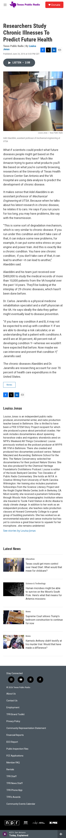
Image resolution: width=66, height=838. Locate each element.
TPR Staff (11, 776)
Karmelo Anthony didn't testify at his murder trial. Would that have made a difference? (44, 644)
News (9, 384)
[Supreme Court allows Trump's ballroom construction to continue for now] (13, 617)
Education (30, 559)
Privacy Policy (13, 721)
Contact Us (11, 700)
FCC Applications (14, 756)
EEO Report (12, 742)
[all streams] (62, 834)
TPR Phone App (14, 790)
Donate (55, 4)
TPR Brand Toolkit (15, 714)
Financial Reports (15, 735)
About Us (11, 694)
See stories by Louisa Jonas (19, 530)
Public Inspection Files (17, 749)
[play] (5, 834)
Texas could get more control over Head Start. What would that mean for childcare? (44, 567)
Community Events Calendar (20, 804)
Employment (12, 707)
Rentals (10, 769)
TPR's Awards (13, 797)
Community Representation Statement (26, 728)
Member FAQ (13, 762)
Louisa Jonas (12, 408)
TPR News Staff (14, 783)
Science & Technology (35, 583)
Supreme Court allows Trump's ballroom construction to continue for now (44, 620)
